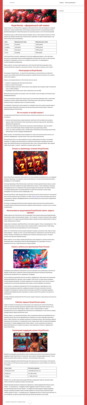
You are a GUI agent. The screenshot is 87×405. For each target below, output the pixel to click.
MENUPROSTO (12, 2)
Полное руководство (70, 2)
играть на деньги (36, 196)
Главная (61, 2)
